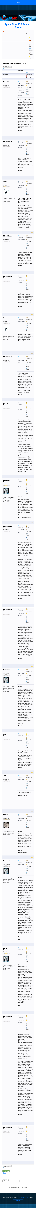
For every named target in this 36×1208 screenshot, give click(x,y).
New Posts (31, 38)
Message (20, 70)
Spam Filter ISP (13, 33)
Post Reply (6, 67)
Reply (27, 94)
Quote (27, 91)
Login (30, 58)
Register (31, 54)
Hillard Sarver (7, 82)
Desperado (6, 480)
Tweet (4, 1173)
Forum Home (6, 33)
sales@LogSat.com (18, 1199)
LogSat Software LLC (23, 1197)
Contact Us (18, 1200)
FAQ (30, 46)
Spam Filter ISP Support (23, 33)
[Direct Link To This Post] (25, 81)
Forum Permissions (30, 1179)
